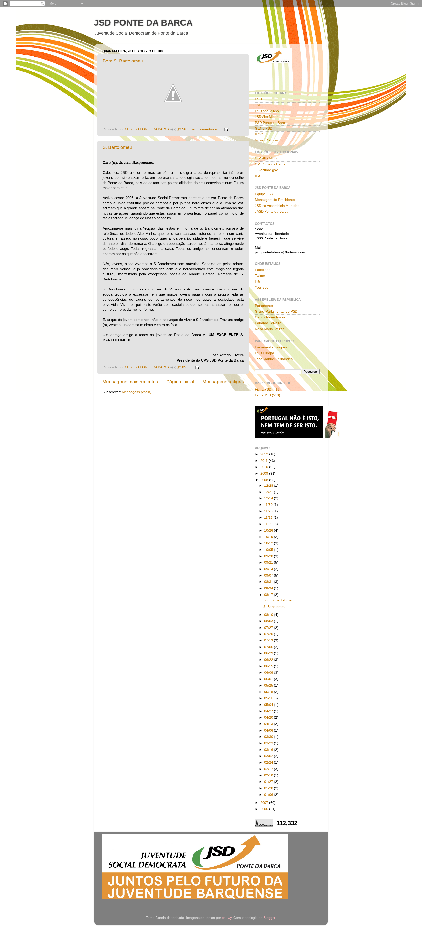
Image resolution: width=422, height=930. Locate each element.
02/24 (269, 762)
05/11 (269, 698)
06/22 (269, 659)
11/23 (269, 511)
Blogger (269, 918)
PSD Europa (264, 353)
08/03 (269, 621)
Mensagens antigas (223, 381)
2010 (264, 467)
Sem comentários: (205, 129)
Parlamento (264, 306)
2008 (264, 480)
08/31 (269, 582)
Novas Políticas (267, 140)
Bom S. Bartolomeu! (124, 60)
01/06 (269, 794)
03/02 (269, 756)
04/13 (269, 724)
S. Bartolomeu (117, 147)
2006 (264, 809)
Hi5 (257, 281)
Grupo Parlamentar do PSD (276, 311)
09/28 (269, 556)
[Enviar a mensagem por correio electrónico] (226, 129)
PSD (258, 99)
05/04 (269, 705)
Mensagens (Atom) (136, 392)
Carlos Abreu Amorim (271, 317)
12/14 (269, 498)
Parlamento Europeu (271, 347)
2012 (264, 454)
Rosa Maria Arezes (269, 329)
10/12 (269, 543)
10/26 (269, 530)
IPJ (257, 176)
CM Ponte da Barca (270, 164)
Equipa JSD (264, 194)
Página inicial (180, 381)
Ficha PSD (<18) (268, 389)
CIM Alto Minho (266, 158)
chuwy (227, 918)
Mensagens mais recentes (130, 381)
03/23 (269, 743)
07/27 (269, 628)
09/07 (269, 575)
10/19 (269, 537)
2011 (264, 461)
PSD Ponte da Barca (271, 122)
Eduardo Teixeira (268, 323)
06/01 (269, 679)
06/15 (269, 666)
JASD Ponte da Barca (271, 211)
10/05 (269, 550)
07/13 (269, 640)
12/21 (269, 492)
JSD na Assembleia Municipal (277, 205)
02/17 (269, 769)
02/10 (269, 775)
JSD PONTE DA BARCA (143, 23)
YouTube (262, 287)
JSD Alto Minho (266, 117)
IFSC (259, 134)
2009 (264, 473)
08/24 (269, 588)
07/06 (269, 647)
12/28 (269, 485)
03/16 (269, 750)
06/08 (269, 672)
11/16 (269, 517)
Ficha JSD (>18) (267, 395)
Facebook (262, 270)
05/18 (269, 692)
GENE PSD (263, 128)
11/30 (269, 504)
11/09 (269, 524)
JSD (258, 105)
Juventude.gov (266, 170)
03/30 (269, 737)
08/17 (269, 595)
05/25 (269, 685)
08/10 (269, 615)
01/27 (269, 782)
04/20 (269, 717)
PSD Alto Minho (267, 111)
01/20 (269, 788)
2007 (264, 803)
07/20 (269, 634)
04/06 (269, 730)
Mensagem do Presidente (275, 200)
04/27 (269, 711)
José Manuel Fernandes (274, 359)
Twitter (260, 276)
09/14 (269, 569)
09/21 (269, 562)
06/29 (269, 653)
